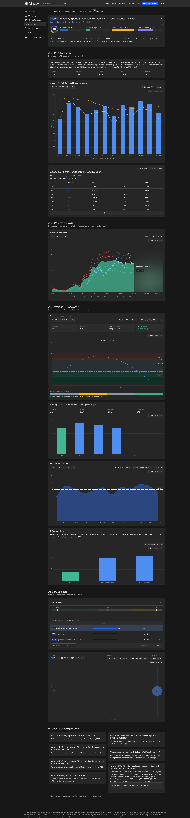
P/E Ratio (65, 11)
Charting (131, 3)
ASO (53, 19)
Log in (162, 3)
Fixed (155, 236)
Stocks (114, 3)
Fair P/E (148, 236)
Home (108, 3)
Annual (159, 87)
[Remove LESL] (159, 634)
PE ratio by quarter (156, 168)
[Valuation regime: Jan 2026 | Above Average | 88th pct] (93, 394)
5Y (60, 87)
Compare (99, 11)
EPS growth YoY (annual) (116, 658)
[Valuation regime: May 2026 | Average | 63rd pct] (121, 394)
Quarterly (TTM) (149, 87)
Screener (122, 3)
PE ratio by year (142, 168)
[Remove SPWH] (159, 639)
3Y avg (157, 467)
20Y (72, 87)
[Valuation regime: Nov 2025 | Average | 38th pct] (64, 394)
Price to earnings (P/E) (148, 320)
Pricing (138, 3)
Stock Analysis (54, 11)
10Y (63, 87)
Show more (107, 213)
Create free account (150, 3)
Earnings (74, 11)
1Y (53, 87)
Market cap (155, 658)
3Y (56, 87)
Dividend (83, 11)
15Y (67, 87)
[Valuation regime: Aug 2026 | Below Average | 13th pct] (149, 394)
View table (154, 91)
